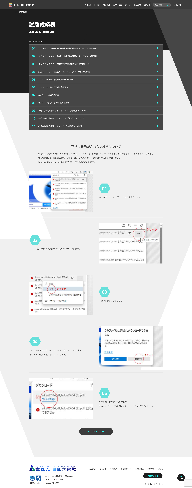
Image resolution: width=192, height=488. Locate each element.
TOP (15, 12)
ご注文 (127, 5)
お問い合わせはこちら (96, 431)
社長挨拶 (97, 5)
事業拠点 (106, 5)
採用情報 (147, 5)
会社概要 (88, 5)
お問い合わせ (178, 5)
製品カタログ (117, 5)
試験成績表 (137, 5)
